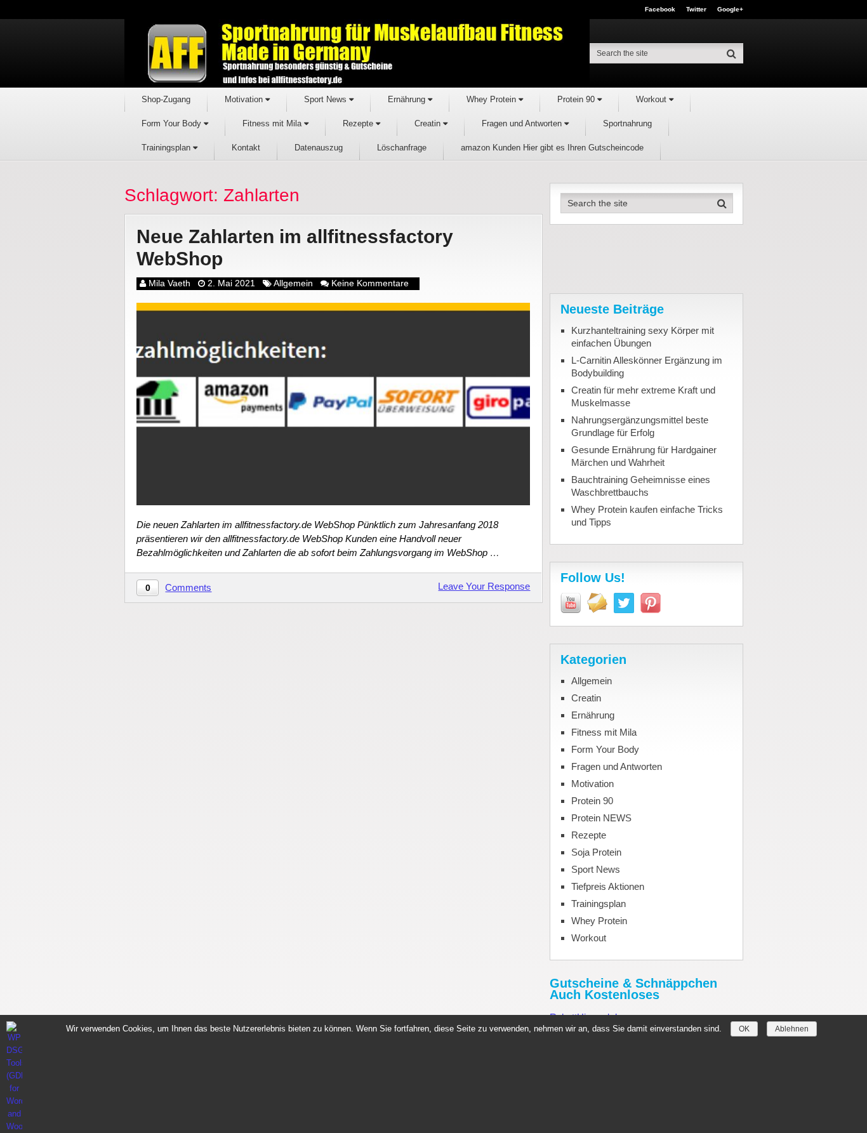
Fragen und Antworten (523, 123)
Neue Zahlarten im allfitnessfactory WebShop (294, 247)
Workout (652, 99)
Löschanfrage (402, 147)
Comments (188, 587)
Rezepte (359, 123)
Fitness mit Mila (273, 123)
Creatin (428, 123)
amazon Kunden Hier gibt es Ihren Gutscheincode (552, 147)
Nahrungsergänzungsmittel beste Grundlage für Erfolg (639, 426)
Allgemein (293, 283)
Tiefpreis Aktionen (607, 886)
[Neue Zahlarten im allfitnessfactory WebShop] (333, 404)
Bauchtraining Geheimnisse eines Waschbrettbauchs (640, 486)
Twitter (696, 9)
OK (744, 1028)
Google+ (730, 9)
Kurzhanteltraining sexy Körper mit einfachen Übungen (642, 336)
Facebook (660, 9)
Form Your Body (173, 123)
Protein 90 (577, 99)
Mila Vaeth (169, 283)
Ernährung (408, 99)
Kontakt (246, 147)
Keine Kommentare (370, 283)
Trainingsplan (167, 147)
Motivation (245, 99)
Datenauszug (319, 147)
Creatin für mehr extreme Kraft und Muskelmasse (643, 396)
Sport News (326, 99)
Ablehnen (792, 1028)
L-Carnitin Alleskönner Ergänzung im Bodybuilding (646, 366)
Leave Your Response (484, 586)
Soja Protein (596, 852)
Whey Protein (493, 99)
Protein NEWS (601, 817)
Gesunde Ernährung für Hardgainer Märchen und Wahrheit (644, 456)
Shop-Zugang (166, 99)
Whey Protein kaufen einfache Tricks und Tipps (647, 515)
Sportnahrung (627, 123)
